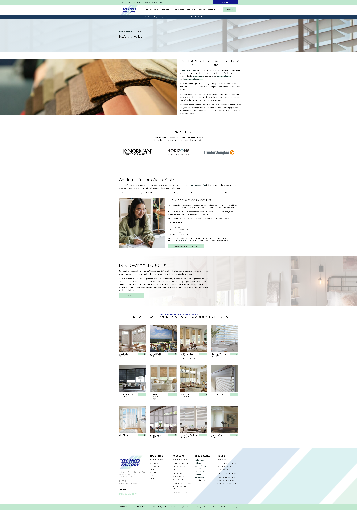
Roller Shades (184, 395)
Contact (154, 475)
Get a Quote (226, 2)
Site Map (207, 507)
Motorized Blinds (126, 395)
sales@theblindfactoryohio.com (131, 483)
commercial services (193, 79)
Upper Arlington (202, 466)
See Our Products (201, 17)
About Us (129, 31)
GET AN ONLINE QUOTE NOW (186, 246)
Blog (152, 479)
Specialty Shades (155, 436)
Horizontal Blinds (218, 354)
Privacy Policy (157, 507)
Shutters (125, 435)
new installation (224, 76)
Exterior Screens (155, 354)
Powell (198, 474)
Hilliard (198, 463)
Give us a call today (184, 240)
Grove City (199, 472)
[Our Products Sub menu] (158, 9)
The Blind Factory (188, 70)
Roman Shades (179, 476)
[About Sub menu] (215, 9)
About (210, 10)
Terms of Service (170, 507)
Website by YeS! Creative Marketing (225, 507)
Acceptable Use (184, 507)
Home (121, 31)
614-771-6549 (123, 481)
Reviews (201, 10)
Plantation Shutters (182, 483)
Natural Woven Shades (155, 396)
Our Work (191, 10)
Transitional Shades (188, 436)
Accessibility (197, 507)
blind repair (198, 76)
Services (165, 10)
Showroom (180, 10)
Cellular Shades (124, 354)
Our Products (150, 10)
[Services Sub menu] (171, 9)
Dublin (198, 469)
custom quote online (196, 185)
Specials (153, 472)
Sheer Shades (219, 394)
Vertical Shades (216, 436)
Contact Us (229, 10)
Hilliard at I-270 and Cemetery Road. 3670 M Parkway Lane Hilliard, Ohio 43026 (132, 474)
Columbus (199, 460)
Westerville (199, 477)
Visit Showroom (131, 296)
